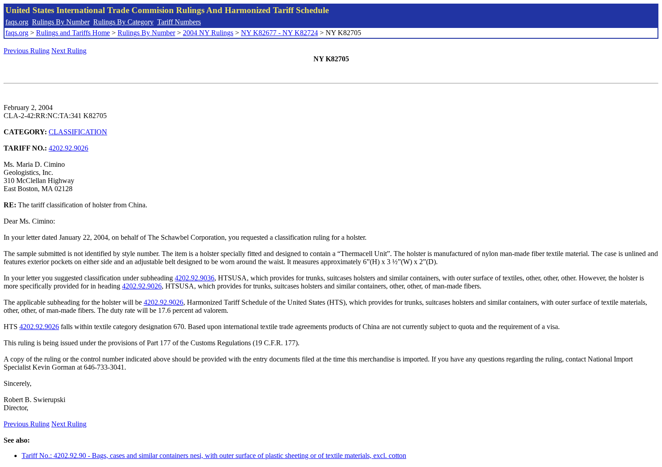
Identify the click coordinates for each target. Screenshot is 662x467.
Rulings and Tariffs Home (73, 33)
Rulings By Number (61, 22)
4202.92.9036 (194, 278)
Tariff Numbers (179, 22)
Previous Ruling (27, 51)
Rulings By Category (123, 22)
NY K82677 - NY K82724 (279, 33)
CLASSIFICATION (78, 132)
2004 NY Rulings (208, 33)
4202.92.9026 (68, 148)
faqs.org (16, 22)
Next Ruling (68, 51)
